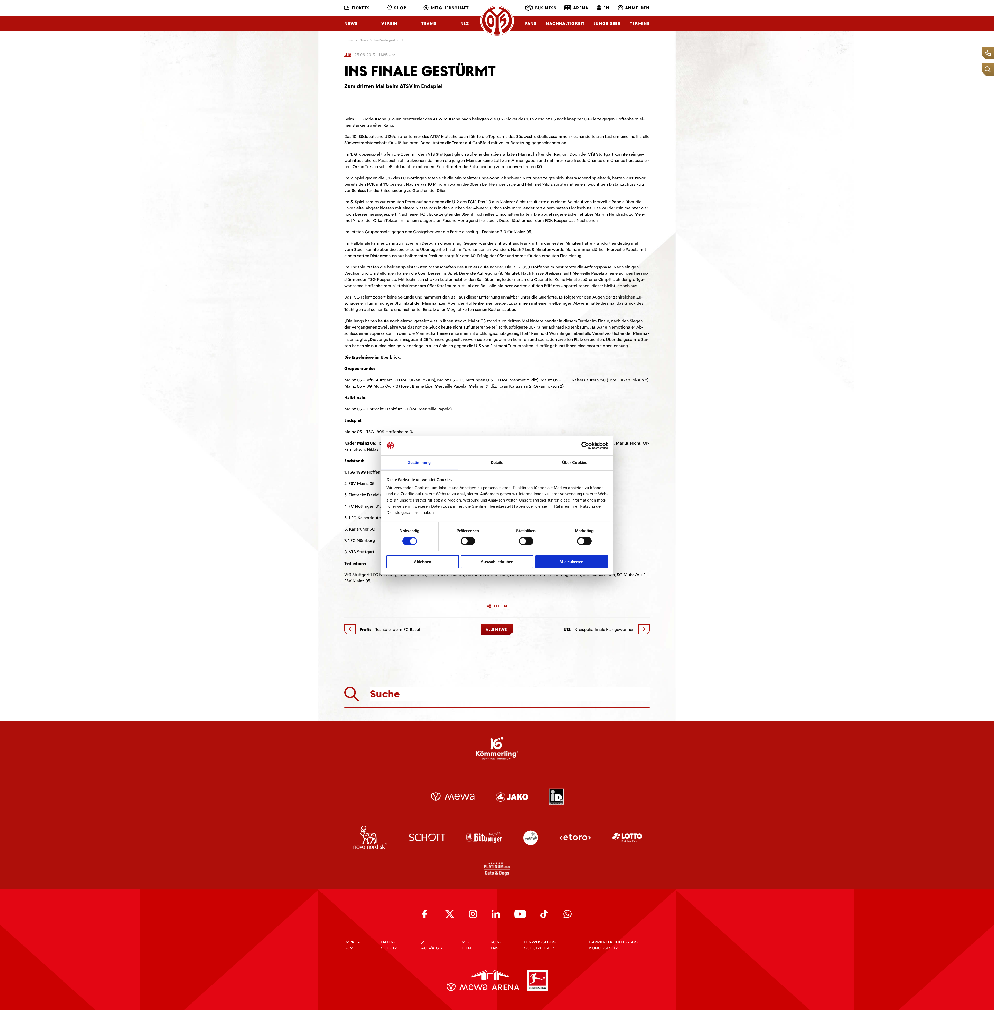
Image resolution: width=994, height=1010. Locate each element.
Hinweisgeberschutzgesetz (540, 945)
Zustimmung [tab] (419, 462)
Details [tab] (497, 462)
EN (606, 8)
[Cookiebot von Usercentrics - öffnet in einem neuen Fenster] (585, 445)
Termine (640, 23)
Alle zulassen (571, 562)
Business (545, 8)
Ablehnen (422, 562)
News (350, 23)
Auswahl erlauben (497, 562)
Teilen (500, 606)
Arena (580, 8)
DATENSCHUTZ (389, 945)
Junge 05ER (607, 23)
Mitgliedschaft (450, 8)
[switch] (468, 541)
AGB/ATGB (431, 948)
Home (348, 40)
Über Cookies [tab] (574, 462)
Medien (466, 945)
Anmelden (637, 8)
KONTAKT (496, 945)
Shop (400, 8)
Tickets (361, 8)
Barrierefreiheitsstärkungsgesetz (613, 945)
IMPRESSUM (352, 945)
